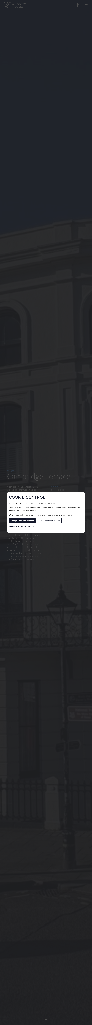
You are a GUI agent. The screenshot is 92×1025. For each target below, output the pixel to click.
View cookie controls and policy (22, 526)
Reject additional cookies (50, 521)
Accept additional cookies (22, 521)
